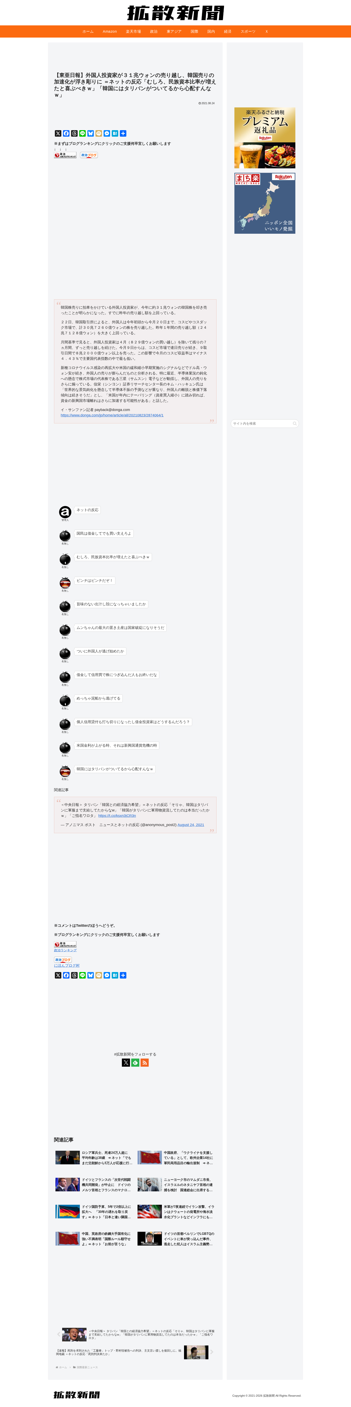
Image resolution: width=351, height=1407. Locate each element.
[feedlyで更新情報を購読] (135, 1063)
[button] (294, 423)
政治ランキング (65, 950)
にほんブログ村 (67, 966)
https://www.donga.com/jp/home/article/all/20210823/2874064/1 (112, 415)
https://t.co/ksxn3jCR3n (117, 816)
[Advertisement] (135, 59)
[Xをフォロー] (126, 1063)
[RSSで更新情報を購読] (145, 1063)
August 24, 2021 (191, 825)
